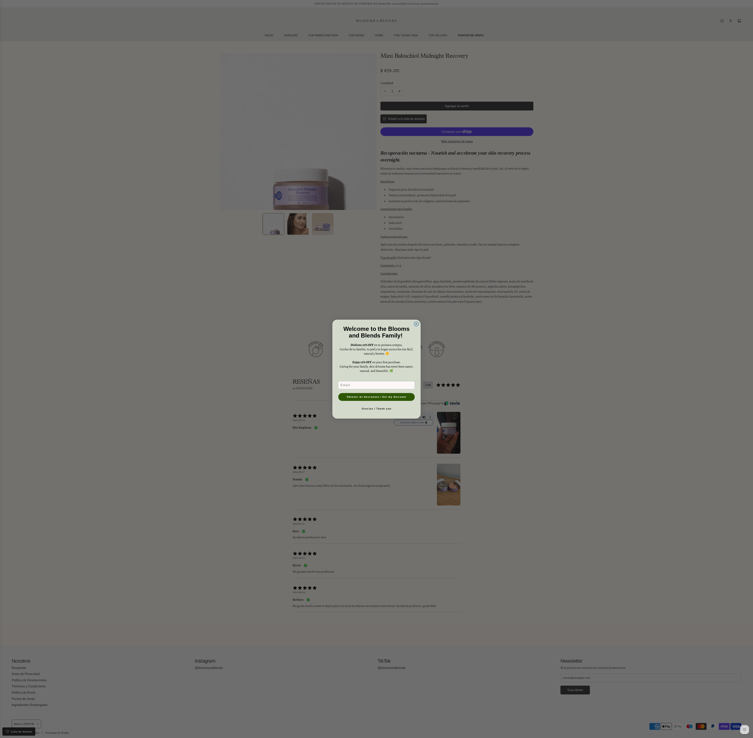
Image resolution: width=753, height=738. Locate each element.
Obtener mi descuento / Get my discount (376, 397)
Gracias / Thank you (376, 408)
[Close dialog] (416, 324)
